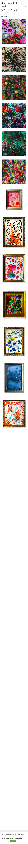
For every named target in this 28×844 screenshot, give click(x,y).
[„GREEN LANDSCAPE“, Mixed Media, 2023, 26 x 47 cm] (14, 597)
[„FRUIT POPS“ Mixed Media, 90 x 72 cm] (14, 465)
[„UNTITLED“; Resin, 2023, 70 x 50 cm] (14, 341)
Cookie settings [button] (5, 841)
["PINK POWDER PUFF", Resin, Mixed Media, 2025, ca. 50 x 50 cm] (14, 31)
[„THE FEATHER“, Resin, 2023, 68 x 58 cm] (14, 414)
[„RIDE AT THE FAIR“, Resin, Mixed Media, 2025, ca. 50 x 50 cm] (14, 172)
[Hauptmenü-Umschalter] (25, 6)
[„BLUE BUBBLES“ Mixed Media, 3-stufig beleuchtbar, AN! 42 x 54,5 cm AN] (14, 728)
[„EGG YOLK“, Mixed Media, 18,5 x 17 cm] (14, 618)
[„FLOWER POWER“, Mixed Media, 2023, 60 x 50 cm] (14, 305)
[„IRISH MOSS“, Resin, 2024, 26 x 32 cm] (14, 553)
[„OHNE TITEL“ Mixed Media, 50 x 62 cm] (14, 487)
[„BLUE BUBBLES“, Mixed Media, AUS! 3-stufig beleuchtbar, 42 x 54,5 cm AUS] (14, 750)
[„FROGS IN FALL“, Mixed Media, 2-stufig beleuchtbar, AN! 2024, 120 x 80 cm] (14, 684)
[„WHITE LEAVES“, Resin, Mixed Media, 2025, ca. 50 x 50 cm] (14, 59)
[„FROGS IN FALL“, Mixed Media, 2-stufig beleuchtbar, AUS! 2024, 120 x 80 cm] (14, 706)
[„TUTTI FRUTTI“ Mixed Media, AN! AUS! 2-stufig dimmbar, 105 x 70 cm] (14, 816)
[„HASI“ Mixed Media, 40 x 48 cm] (14, 268)
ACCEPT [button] (13, 840)
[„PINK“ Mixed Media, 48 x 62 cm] (14, 509)
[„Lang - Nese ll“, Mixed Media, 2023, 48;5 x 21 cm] (14, 662)
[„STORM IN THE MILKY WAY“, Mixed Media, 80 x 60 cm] (14, 531)
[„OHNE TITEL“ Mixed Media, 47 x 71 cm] (14, 232)
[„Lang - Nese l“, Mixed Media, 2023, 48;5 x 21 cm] (14, 640)
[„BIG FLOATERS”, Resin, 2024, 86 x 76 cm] (14, 443)
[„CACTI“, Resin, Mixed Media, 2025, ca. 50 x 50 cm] (14, 143)
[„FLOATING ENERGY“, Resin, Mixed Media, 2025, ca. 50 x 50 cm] (14, 87)
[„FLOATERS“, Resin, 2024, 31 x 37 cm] (14, 200)
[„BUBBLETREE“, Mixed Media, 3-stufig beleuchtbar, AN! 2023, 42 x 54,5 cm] (14, 772)
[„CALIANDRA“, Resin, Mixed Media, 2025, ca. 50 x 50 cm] (14, 115)
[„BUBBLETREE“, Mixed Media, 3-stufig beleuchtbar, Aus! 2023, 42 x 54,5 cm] (14, 794)
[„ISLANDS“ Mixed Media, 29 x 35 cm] (14, 575)
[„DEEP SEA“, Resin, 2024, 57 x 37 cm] (14, 377)
